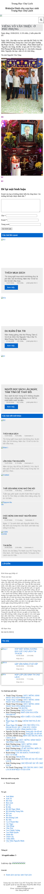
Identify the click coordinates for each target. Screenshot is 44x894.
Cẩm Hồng (10, 826)
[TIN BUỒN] (7, 537)
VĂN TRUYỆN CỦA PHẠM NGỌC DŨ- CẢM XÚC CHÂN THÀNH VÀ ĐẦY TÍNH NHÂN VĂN (22, 727)
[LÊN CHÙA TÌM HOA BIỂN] (7, 452)
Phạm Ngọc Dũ (11, 721)
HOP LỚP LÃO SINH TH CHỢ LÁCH (27, 675)
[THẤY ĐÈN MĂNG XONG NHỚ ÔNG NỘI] (7, 480)
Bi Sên (8, 807)
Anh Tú (9, 799)
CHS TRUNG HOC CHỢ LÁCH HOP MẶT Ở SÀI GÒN (24, 768)
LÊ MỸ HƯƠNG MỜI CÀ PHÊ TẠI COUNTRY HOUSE (23, 749)
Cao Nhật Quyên (12, 832)
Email (4, 220)
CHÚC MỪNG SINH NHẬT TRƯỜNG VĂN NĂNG (23, 741)
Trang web (5, 224)
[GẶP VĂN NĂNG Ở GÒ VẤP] (7, 667)
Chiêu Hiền (10, 839)
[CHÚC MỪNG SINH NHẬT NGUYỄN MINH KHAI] (7, 507)
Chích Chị (9, 837)
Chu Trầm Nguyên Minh (15, 841)
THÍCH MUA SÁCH (10, 434)
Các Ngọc (9, 824)
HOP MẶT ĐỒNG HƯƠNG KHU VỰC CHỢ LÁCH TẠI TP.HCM (26, 651)
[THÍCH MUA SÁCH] (7, 425)
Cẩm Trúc (9, 828)
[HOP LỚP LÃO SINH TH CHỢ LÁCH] (7, 679)
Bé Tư (8, 805)
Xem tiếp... (11, 287)
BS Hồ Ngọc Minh (13, 809)
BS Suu (9, 815)
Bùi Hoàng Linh (12, 818)
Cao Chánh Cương (13, 830)
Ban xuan (9, 803)
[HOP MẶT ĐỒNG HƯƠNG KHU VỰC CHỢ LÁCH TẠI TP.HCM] (7, 654)
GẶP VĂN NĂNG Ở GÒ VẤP (26, 664)
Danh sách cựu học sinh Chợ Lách (19, 875)
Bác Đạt (9, 801)
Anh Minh (10, 796)
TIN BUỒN (7, 545)
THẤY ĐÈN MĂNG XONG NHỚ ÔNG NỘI (19, 488)
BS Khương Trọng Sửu (14, 811)
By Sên (8, 820)
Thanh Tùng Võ (12, 700)
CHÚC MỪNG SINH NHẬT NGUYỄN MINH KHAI (22, 697)
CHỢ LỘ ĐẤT (26, 710)
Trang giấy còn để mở (33, 731)
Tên (3, 216)
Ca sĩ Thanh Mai (12, 822)
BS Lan (9, 813)
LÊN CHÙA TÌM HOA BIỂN (14, 461)
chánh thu (9, 834)
